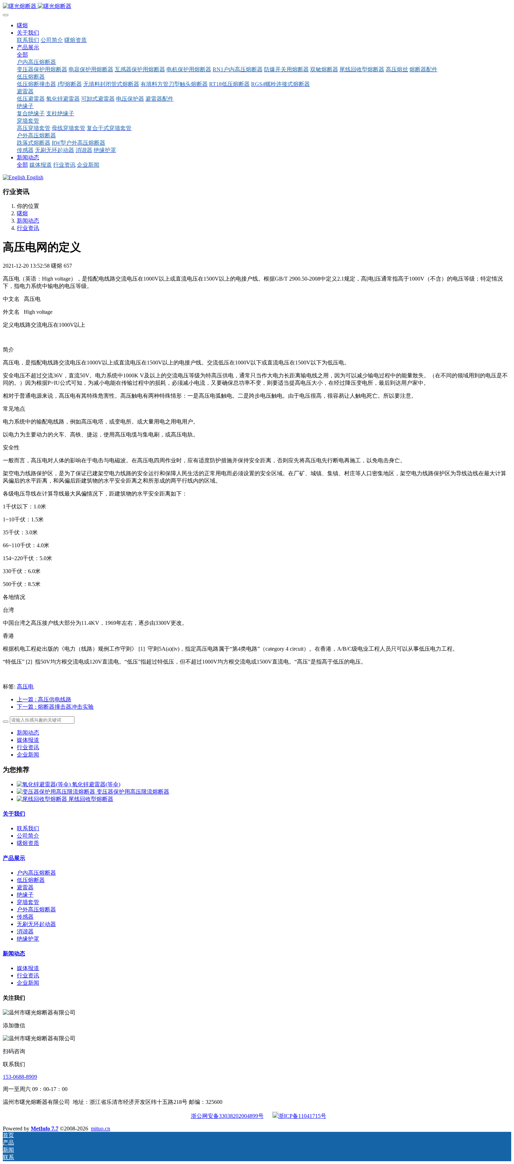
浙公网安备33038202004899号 (227, 1116)
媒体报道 (28, 740)
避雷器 (25, 887)
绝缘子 (25, 895)
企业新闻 (28, 755)
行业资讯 (28, 228)
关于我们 (14, 814)
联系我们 (28, 828)
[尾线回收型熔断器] (43, 799)
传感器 (25, 917)
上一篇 (44, 699)
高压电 (25, 686)
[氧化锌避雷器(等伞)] (44, 784)
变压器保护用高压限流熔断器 (133, 792)
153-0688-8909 (20, 1077)
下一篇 (55, 707)
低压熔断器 (31, 880)
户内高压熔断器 (36, 873)
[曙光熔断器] (257, 6)
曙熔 (22, 25)
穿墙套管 (28, 902)
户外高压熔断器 (36, 909)
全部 (22, 55)
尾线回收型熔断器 (91, 799)
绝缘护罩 (28, 939)
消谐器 (25, 931)
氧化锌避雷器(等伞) (96, 784)
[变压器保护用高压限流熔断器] (57, 792)
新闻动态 (28, 221)
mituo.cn (100, 1129)
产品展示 (14, 858)
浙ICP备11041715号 (302, 1116)
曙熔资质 (28, 843)
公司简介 (28, 836)
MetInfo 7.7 (44, 1129)
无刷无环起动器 (36, 924)
